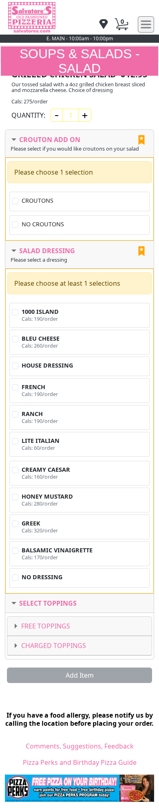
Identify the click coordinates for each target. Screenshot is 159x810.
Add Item (80, 675)
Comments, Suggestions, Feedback (80, 746)
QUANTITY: (28, 115)
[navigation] (103, 25)
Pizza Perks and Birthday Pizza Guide (80, 762)
